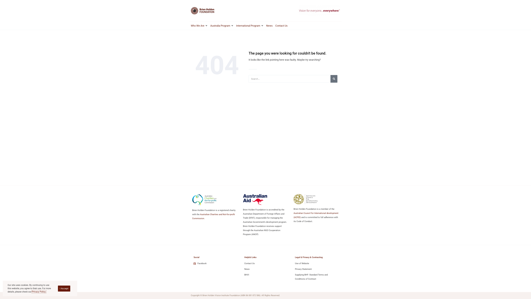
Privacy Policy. (39, 291)
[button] (199, 26)
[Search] (333, 79)
